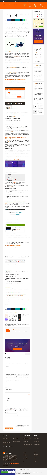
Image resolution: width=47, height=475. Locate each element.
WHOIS (8, 141)
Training (26, 1)
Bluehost (12, 113)
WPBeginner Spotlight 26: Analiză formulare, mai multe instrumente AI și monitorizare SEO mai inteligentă (38, 70)
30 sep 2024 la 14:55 (7, 358)
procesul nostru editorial (14, 325)
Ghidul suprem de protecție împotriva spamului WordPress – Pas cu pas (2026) (38, 76)
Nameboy (25, 463)
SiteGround (12, 131)
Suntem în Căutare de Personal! (14, 463)
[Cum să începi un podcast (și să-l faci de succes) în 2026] (19, 319)
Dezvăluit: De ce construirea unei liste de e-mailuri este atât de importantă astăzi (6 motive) (13, 315)
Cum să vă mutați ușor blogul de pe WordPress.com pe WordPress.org (25, 315)
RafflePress (35, 458)
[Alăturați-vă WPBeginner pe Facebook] (35, 15)
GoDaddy (14, 116)
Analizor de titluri (26, 441)
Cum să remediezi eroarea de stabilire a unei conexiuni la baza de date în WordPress (12, 319)
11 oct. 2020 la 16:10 (7, 387)
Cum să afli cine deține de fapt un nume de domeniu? (13, 292)
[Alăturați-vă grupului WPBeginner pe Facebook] (35, 16)
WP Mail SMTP (25, 458)
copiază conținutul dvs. (13, 72)
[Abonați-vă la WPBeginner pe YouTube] (39, 15)
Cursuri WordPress (36, 437)
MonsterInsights (26, 457)
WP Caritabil (35, 461)
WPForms (25, 454)
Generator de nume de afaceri (27, 437)
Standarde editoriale (5, 438)
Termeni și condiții (15, 438)
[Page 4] (39, 100)
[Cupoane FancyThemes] (35, 106)
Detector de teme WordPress (27, 438)
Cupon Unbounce (40, 110)
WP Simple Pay (36, 454)
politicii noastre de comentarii (11, 409)
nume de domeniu (16, 56)
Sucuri (22, 127)
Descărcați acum (17, 348)
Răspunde (7, 366)
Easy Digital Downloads (37, 455)
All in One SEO (25, 455)
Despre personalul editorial (15, 329)
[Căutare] (43, 1)
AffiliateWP (35, 463)
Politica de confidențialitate (16, 437)
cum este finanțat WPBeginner (21, 324)
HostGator (15, 113)
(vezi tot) (41, 103)
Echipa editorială (7, 17)
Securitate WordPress (37, 444)
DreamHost (22, 115)
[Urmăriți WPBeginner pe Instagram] (42, 15)
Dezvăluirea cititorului (15, 17)
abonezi (19, 426)
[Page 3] (38, 100)
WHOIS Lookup (17, 156)
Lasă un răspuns (27, 353)
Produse (30, 1)
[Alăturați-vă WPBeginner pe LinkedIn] (39, 16)
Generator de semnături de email (28, 444)
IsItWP (5, 203)
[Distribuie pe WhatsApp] (24, 20)
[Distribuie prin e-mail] (26, 20)
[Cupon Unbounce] (35, 112)
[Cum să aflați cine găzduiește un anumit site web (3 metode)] (21, 20)
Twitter (23, 304)
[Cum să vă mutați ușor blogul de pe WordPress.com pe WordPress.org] (19, 316)
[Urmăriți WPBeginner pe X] (37, 15)
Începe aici (18, 1)
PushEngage (35, 460)
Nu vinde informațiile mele (16, 441)
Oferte (23, 1)
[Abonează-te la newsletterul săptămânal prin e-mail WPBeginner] (42, 16)
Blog (15, 1)
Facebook (26, 304)
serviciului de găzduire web (19, 62)
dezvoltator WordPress (10, 65)
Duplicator (35, 452)
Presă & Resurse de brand (6, 442)
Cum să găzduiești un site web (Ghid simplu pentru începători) (15, 295)
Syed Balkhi (6, 457)
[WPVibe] (38, 23)
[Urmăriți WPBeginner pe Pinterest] (37, 16)
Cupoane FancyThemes (40, 105)
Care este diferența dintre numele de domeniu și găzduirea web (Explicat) (16, 294)
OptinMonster (25, 452)
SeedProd (25, 461)
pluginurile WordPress (10, 222)
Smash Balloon (25, 460)
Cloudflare (12, 186)
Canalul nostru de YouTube (24, 303)
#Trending (34, 1)
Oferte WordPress (36, 441)
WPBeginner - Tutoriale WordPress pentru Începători (5, 1)
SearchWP (35, 457)
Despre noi (4, 437)
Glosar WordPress (36, 438)
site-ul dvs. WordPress (13, 67)
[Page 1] (37, 100)
